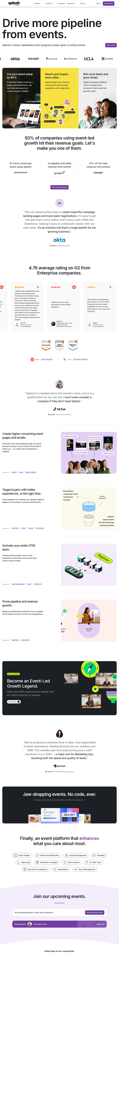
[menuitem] (38, 3)
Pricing (82, 3)
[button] (38, 3)
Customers (61, 3)
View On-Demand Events (95, 912)
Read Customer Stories (59, 187)
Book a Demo (108, 3)
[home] (14, 3)
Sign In (98, 3)
